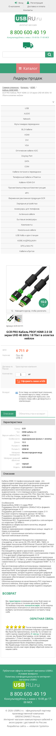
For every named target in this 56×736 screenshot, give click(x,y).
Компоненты (27, 225)
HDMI (32, 87)
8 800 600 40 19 (28, 32)
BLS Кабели (26, 129)
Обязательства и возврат (32, 413)
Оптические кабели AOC (27, 150)
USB (27, 108)
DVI (26, 140)
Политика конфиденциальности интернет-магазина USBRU (28, 678)
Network (26, 119)
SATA (27, 161)
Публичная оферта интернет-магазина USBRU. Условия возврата (28, 672)
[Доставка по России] (28, 45)
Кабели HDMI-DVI (27, 182)
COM (27, 166)
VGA (27, 145)
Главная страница (10, 87)
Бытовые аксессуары (27, 219)
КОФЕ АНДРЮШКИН (26, 240)
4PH (27, 193)
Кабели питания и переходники (27, 172)
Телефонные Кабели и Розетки (27, 177)
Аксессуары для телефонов (27, 209)
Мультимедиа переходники (26, 124)
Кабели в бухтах (26, 251)
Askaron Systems (39, 726)
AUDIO (27, 113)
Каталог (30, 68)
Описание (8, 413)
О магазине (14, 6)
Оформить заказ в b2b (33, 381)
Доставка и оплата (36, 6)
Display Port (26, 156)
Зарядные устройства (26, 203)
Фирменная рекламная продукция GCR (27, 198)
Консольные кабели (27, 230)
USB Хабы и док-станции (27, 235)
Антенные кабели (27, 214)
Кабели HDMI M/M (10, 90)
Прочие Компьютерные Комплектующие (27, 188)
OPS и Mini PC (27, 246)
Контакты (28, 10)
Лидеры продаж (27, 78)
